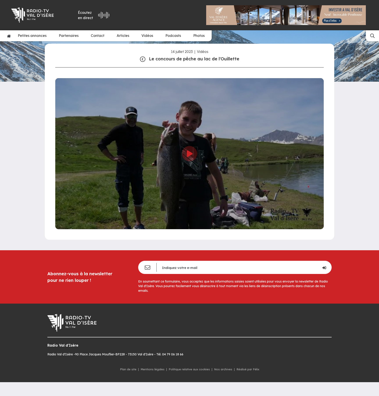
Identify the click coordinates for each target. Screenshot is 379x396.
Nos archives (223, 369)
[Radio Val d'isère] (35, 15)
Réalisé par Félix (247, 369)
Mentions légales (152, 369)
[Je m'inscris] (324, 267)
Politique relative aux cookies (189, 369)
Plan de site (128, 369)
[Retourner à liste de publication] (142, 59)
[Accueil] (9, 36)
